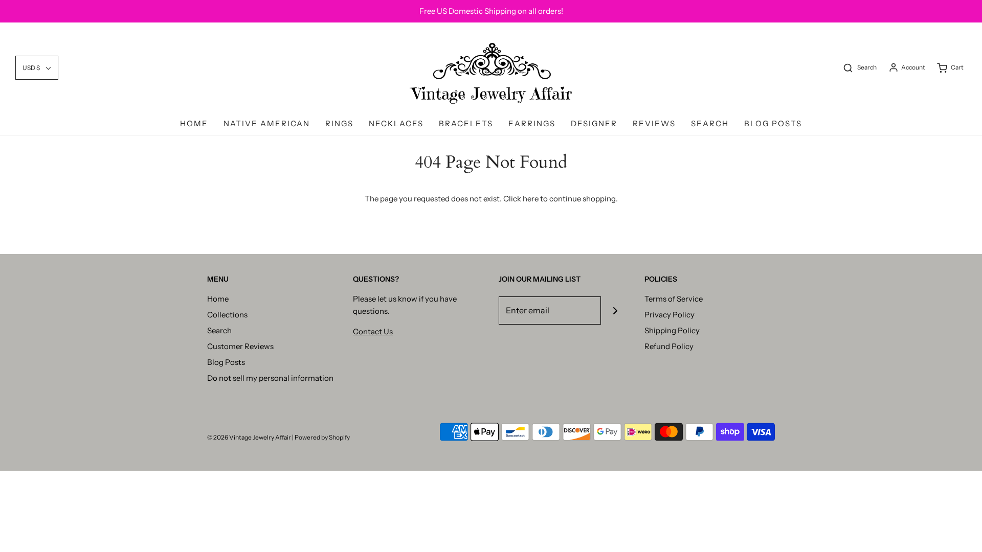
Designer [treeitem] (594, 123)
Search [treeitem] (710, 123)
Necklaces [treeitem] (396, 123)
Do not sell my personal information (270, 378)
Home (218, 299)
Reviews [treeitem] (654, 123)
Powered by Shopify (322, 437)
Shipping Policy (672, 330)
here (531, 198)
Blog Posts (226, 362)
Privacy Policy (669, 314)
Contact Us (373, 331)
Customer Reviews (240, 346)
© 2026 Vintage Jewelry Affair (249, 437)
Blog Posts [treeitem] (773, 123)
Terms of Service (673, 299)
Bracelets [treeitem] (466, 123)
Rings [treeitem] (339, 123)
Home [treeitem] (194, 123)
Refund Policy (669, 346)
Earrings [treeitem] (531, 123)
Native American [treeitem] (267, 123)
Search (219, 330)
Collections (227, 314)
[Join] (615, 310)
